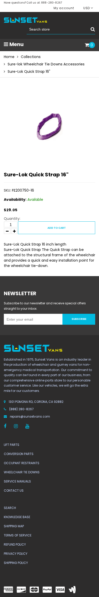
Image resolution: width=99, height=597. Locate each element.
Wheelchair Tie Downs (22, 472)
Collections (31, 56)
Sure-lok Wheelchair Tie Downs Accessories (46, 64)
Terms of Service (17, 535)
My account (64, 8)
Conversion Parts (19, 454)
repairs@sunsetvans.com (30, 416)
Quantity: (12, 218)
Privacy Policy (15, 553)
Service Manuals (17, 481)
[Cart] (87, 45)
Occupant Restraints (21, 463)
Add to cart (56, 228)
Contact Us (14, 490)
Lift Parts (11, 445)
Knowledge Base (17, 517)
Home (9, 56)
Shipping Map (14, 526)
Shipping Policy (16, 563)
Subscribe (79, 319)
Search (10, 508)
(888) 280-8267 (21, 409)
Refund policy (15, 544)
